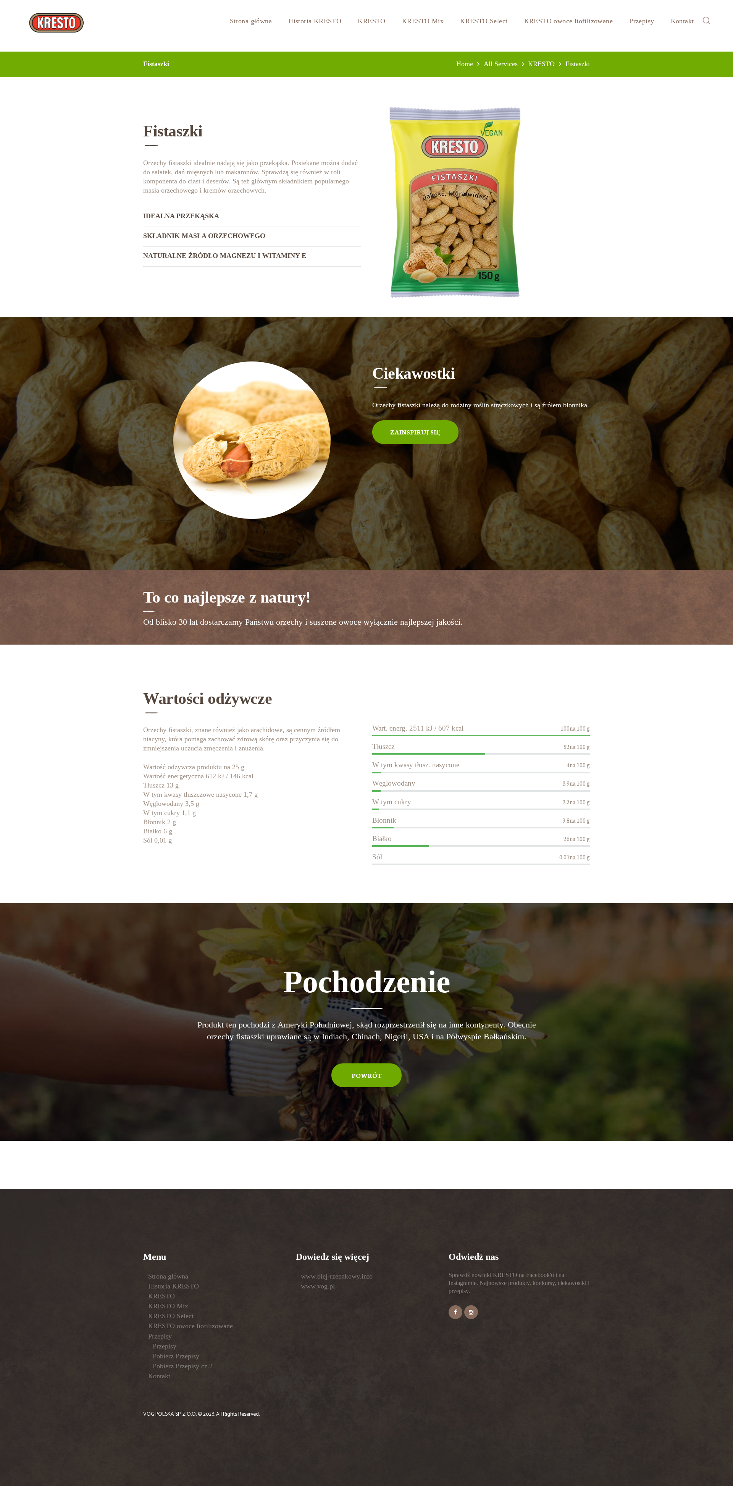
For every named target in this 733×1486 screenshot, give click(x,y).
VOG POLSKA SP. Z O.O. (170, 1414)
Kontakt (159, 1376)
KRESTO (161, 1296)
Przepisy (160, 1336)
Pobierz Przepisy (176, 1356)
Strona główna (168, 1276)
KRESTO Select (171, 1316)
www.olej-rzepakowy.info (337, 1276)
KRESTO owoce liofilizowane (190, 1326)
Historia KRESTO (173, 1286)
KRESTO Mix (168, 1306)
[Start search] (427, 860)
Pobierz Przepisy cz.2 (183, 1366)
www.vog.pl (318, 1286)
